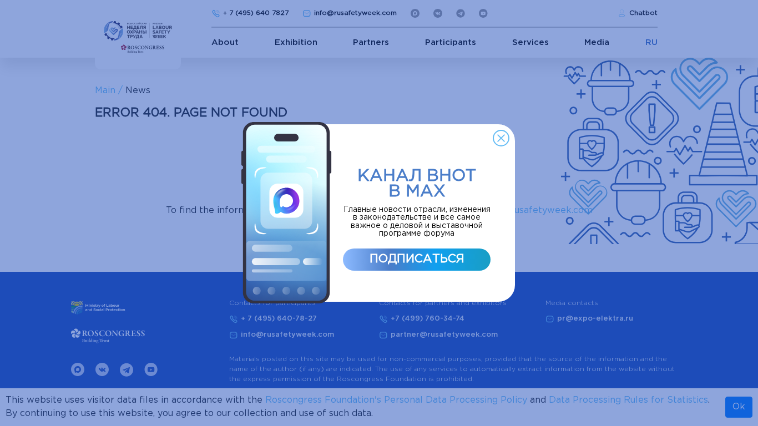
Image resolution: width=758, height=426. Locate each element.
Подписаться (417, 259)
